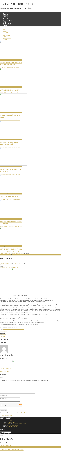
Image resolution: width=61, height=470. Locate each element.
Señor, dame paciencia (12, 425)
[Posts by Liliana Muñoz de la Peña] (4, 352)
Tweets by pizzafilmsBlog (6, 415)
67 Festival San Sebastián (15, 253)
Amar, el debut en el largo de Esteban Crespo (12, 450)
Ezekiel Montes (6, 423)
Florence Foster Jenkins (4, 371)
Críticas (12, 60)
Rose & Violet (20, 421)
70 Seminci (2, 219)
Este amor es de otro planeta (19, 423)
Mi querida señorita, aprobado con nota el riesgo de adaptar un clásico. (11, 64)
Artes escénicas (3, 193)
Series (20, 139)
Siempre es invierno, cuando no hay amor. (11, 249)
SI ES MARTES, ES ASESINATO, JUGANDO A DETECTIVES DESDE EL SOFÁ (9, 143)
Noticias (14, 193)
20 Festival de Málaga (5, 447)
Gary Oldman (14, 329)
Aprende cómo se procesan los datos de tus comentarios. (35, 412)
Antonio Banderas (7, 329)
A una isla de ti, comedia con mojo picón (10, 90)
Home (1, 253)
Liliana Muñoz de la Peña (13, 67)
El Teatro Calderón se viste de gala (9, 197)
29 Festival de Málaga (5, 60)
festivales (5, 253)
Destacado (16, 60)
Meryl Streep (21, 329)
